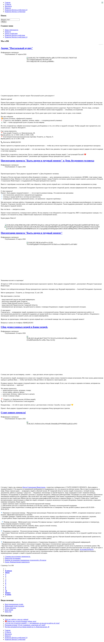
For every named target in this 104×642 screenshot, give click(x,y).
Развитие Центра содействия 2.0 (16, 10)
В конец (8, 594)
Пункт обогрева (10, 608)
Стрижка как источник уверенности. (17, 556)
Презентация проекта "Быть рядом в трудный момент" (31, 233)
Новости (8, 8)
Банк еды (8, 611)
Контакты (8, 6)
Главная (7, 2)
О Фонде (8, 4)
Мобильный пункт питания (14, 606)
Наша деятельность (11, 30)
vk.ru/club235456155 (86, 549)
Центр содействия (11, 33)
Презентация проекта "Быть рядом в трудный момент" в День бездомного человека (47, 160)
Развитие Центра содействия (15, 35)
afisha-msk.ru (101, 44)
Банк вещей (9, 610)
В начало (8, 571)
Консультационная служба (14, 604)
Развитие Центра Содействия (15, 11)
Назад (7, 572)
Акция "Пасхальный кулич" (17, 48)
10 (6, 591)
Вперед (7, 593)
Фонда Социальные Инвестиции (33, 487)
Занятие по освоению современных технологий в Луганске (25, 560)
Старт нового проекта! (13, 412)
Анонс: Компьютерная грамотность (17, 562)
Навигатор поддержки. (13, 558)
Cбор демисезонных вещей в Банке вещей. (24, 327)
